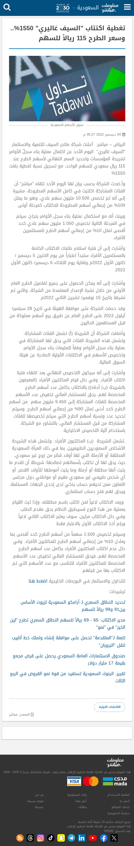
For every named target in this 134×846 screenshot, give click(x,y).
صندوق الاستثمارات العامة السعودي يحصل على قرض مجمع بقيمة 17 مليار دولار (69, 659)
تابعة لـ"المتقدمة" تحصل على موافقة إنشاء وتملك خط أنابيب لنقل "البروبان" (68, 641)
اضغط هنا (38, 581)
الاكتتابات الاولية (110, 706)
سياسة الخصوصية (119, 813)
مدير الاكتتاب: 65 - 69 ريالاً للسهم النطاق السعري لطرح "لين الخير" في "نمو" (67, 623)
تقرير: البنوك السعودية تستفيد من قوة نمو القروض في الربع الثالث (67, 677)
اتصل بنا (125, 801)
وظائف (82, 807)
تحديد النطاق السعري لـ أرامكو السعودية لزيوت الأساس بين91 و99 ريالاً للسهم (73, 606)
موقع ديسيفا (35, 801)
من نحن (39, 794)
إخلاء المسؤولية (77, 794)
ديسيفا (39, 807)
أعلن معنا (81, 801)
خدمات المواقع (121, 807)
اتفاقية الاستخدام (119, 794)
